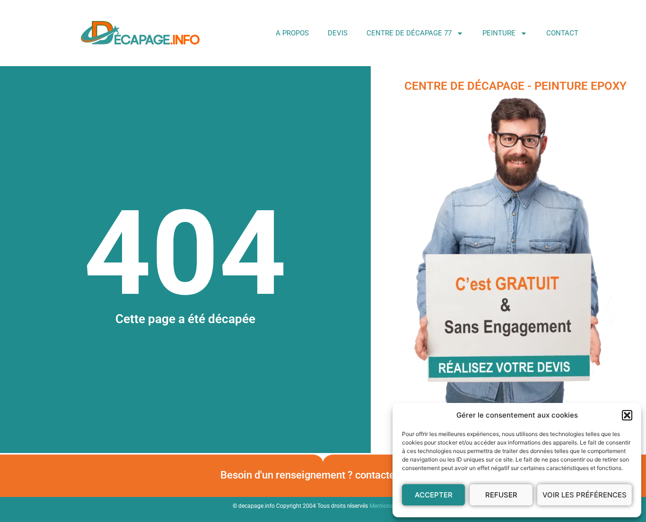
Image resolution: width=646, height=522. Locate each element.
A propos (292, 33)
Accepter (434, 494)
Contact (562, 33)
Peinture (498, 33)
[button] (627, 415)
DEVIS (338, 33)
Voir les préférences (584, 494)
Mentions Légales (391, 506)
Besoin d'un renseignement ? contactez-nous (323, 475)
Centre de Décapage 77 (409, 33)
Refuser (501, 494)
